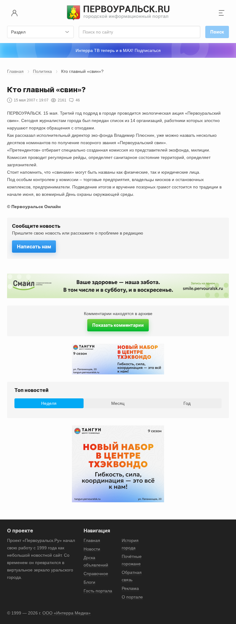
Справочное (96, 573)
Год (187, 403)
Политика (42, 71)
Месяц (117, 403)
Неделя (49, 403)
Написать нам (34, 246)
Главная (15, 71)
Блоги (89, 582)
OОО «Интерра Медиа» (66, 612)
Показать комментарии (118, 325)
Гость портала (98, 590)
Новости (92, 549)
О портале (132, 596)
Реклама (130, 588)
